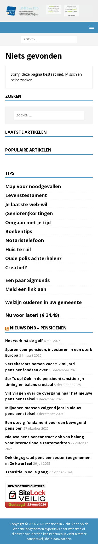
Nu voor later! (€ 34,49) (32, 315)
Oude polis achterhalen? (33, 258)
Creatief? (16, 267)
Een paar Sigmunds (27, 280)
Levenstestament (26, 195)
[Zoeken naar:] (49, 38)
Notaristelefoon (24, 240)
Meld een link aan (25, 289)
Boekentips (18, 231)
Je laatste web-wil (26, 204)
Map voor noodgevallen (33, 186)
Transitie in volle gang (26, 471)
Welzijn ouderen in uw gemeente (43, 302)
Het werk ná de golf (24, 340)
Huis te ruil (18, 249)
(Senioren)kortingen (29, 213)
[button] (91, 27)
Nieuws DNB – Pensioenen (38, 328)
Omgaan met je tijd (28, 222)
